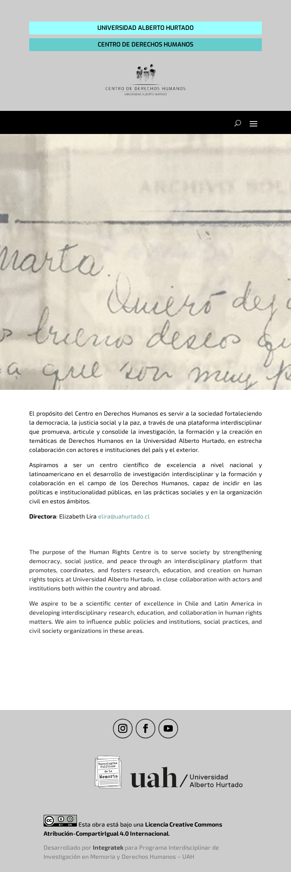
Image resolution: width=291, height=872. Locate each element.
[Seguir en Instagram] (123, 728)
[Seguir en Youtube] (168, 728)
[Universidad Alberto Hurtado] (186, 788)
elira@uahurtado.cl (124, 516)
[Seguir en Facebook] (145, 728)
